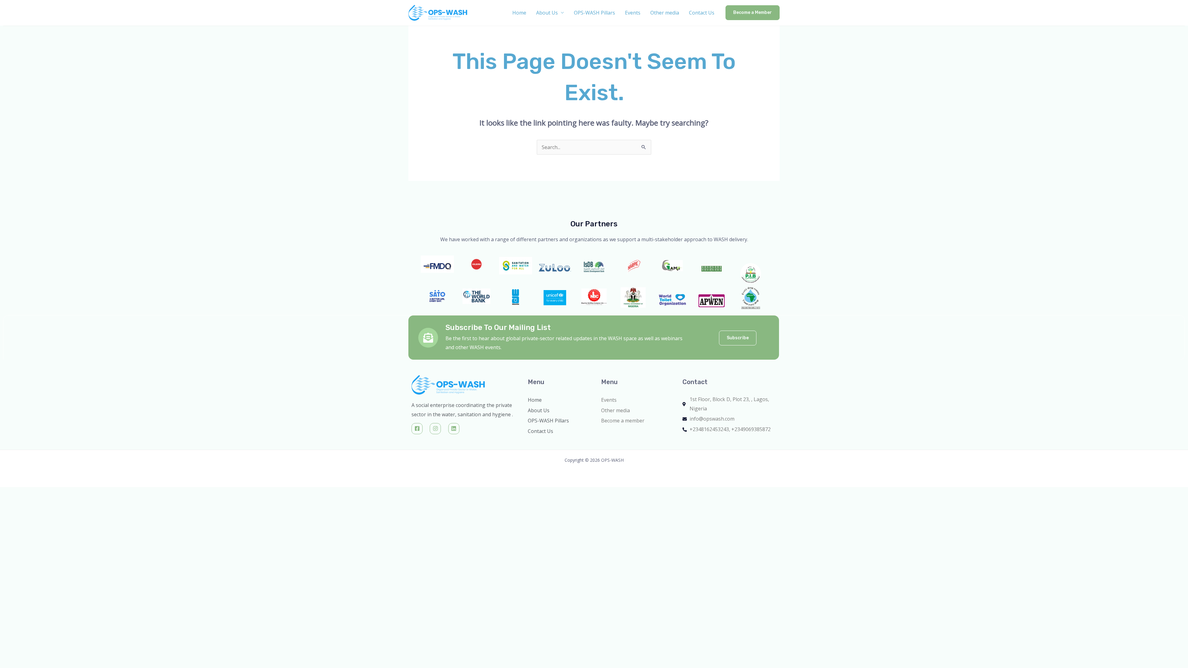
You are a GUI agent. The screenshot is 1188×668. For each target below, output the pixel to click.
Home (519, 12)
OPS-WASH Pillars (594, 12)
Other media (664, 12)
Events (632, 12)
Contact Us (701, 12)
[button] (752, 12)
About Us (547, 12)
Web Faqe (693, 436)
